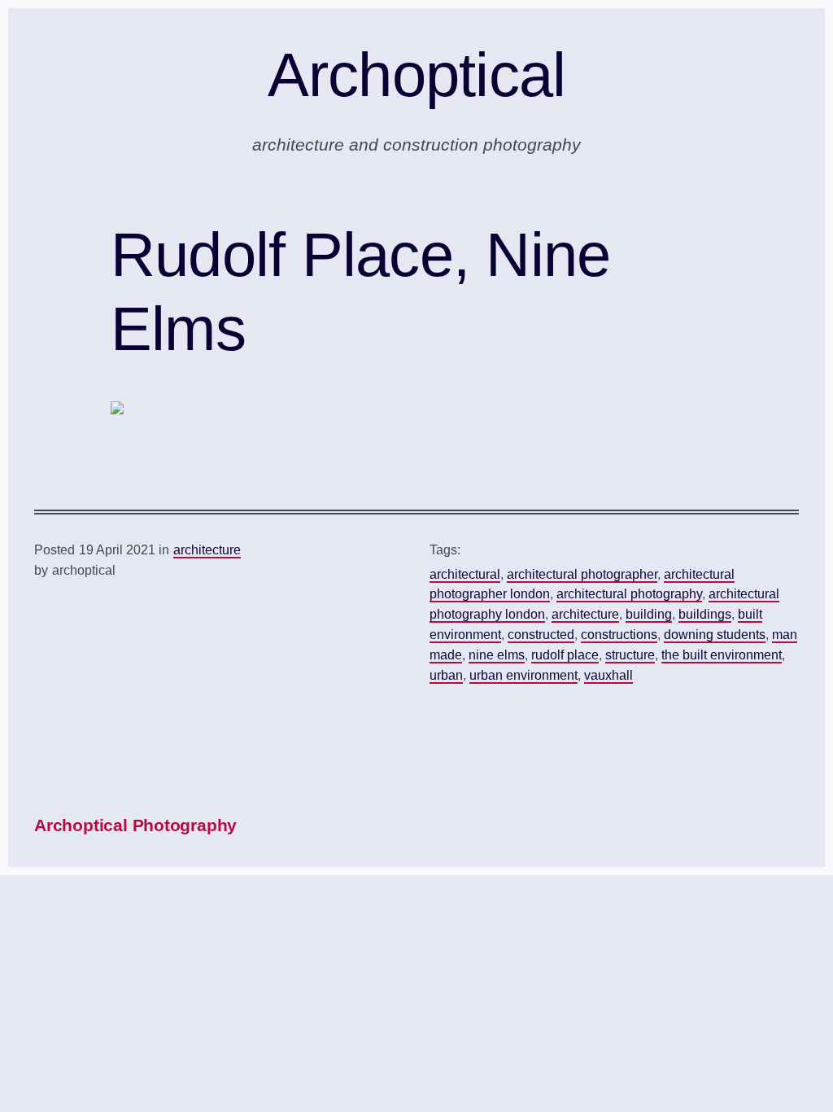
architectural (465, 574)
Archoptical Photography (135, 825)
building (649, 614)
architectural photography (629, 594)
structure (630, 655)
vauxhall (608, 675)
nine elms (497, 655)
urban (446, 675)
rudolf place (565, 655)
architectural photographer (582, 574)
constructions (619, 634)
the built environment (721, 655)
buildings (704, 614)
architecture (207, 550)
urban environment (523, 675)
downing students (714, 634)
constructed (541, 634)
